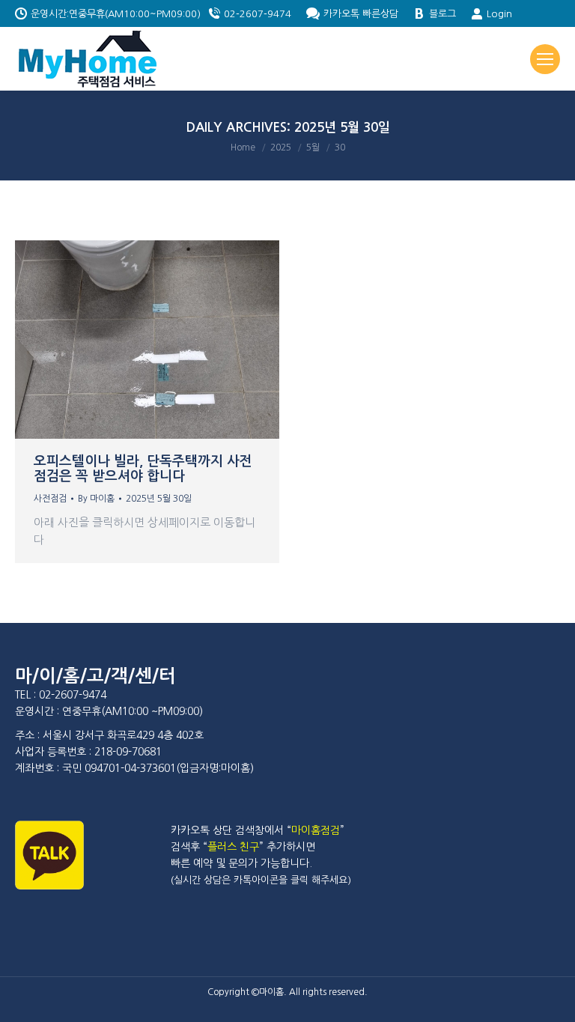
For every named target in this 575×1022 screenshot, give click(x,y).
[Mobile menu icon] (545, 59)
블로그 (442, 14)
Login (499, 14)
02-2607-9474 (257, 14)
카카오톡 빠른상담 (360, 14)
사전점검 (50, 498)
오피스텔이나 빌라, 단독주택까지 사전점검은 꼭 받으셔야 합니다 (143, 468)
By (96, 498)
